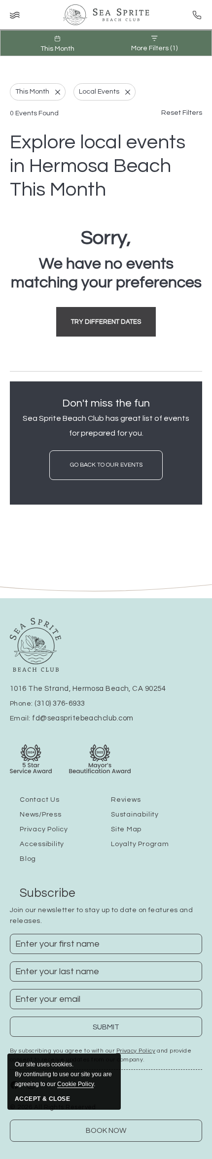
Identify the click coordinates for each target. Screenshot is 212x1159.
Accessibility (42, 844)
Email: (71, 718)
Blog (28, 858)
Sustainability (135, 814)
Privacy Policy (44, 829)
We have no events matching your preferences (106, 273)
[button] (106, 322)
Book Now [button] (106, 1130)
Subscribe (47, 892)
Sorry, (106, 238)
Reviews (126, 799)
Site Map (126, 829)
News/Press (41, 814)
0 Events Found (34, 113)
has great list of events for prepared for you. (106, 425)
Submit (113, 1030)
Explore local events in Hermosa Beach (97, 166)
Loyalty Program (140, 844)
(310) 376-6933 (60, 703)
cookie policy (75, 1084)
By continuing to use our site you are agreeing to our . (63, 1074)
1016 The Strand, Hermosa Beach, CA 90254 (88, 688)
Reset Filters (181, 112)
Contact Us (40, 799)
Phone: (47, 703)
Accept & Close (42, 1098)
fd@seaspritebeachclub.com (82, 718)
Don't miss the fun (106, 403)
